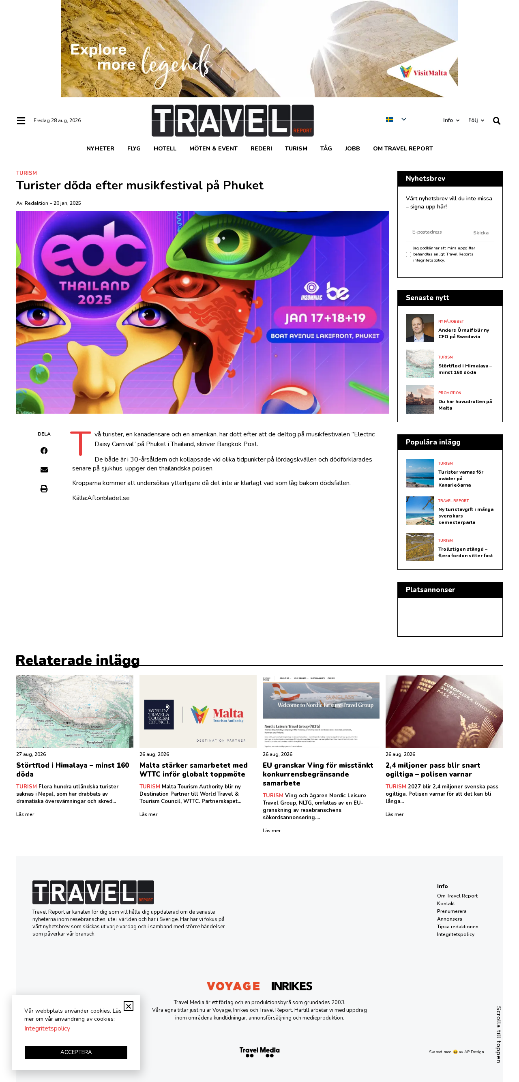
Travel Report (453, 500)
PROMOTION (449, 393)
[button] (44, 450)
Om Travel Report (403, 148)
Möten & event (213, 148)
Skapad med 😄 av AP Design (456, 1052)
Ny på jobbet (451, 321)
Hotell (165, 148)
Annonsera (449, 919)
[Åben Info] (457, 120)
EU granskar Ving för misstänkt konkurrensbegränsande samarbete (318, 774)
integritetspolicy (428, 260)
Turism (296, 148)
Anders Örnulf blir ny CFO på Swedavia (463, 333)
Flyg (134, 148)
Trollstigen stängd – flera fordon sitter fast (465, 552)
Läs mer (25, 814)
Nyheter (100, 148)
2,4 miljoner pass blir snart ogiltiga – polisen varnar (433, 770)
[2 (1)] (259, 95)
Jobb (352, 148)
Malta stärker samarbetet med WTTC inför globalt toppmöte (193, 770)
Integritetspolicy (455, 934)
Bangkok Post (237, 444)
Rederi (261, 148)
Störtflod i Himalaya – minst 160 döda (465, 369)
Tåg (326, 148)
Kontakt (446, 903)
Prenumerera (452, 911)
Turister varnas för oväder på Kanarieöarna (460, 478)
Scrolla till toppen (498, 1034)
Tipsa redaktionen (457, 926)
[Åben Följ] (482, 120)
